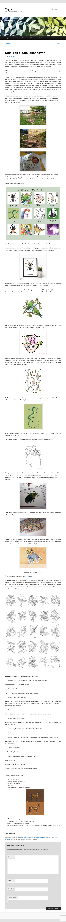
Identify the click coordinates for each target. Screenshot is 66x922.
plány (35, 837)
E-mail (11, 889)
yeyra (53, 837)
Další (59, 43)
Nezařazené (27, 837)
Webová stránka (12, 897)
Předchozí (8, 43)
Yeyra (8, 9)
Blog (7, 38)
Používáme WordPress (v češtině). (33, 916)
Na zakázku (30, 38)
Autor (23, 38)
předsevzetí (40, 837)
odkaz (8, 839)
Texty (18, 38)
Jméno (11, 880)
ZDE (32, 576)
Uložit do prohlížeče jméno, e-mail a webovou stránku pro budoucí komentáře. (27, 902)
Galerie (12, 38)
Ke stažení (39, 38)
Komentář (11, 856)
